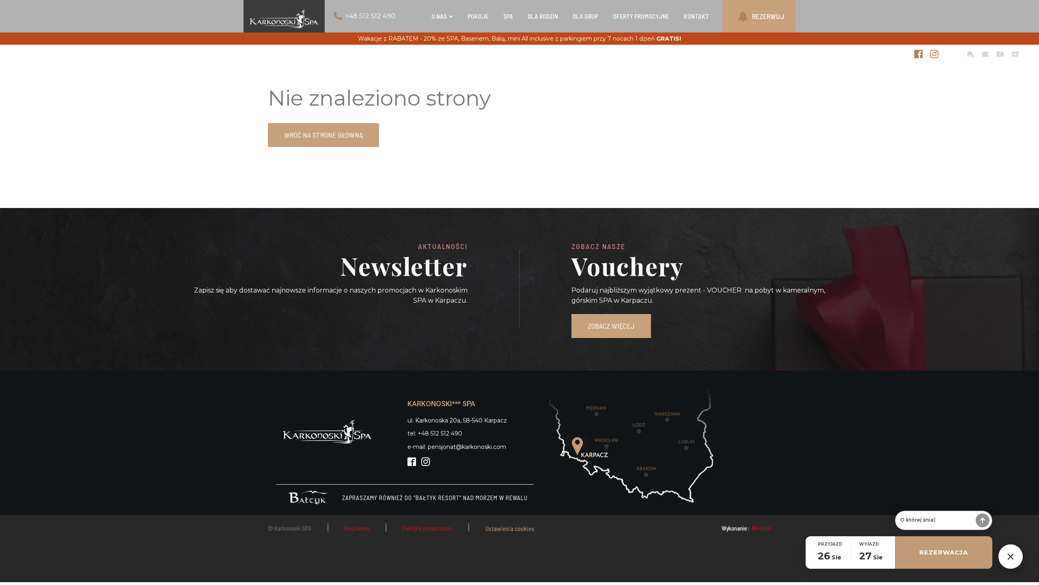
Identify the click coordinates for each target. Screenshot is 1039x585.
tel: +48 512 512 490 (434, 433)
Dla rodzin (543, 16)
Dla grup (585, 16)
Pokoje (478, 16)
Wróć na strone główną (323, 134)
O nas (439, 16)
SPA (508, 16)
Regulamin (357, 528)
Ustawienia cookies (510, 528)
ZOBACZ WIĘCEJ (611, 325)
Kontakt (696, 16)
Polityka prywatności (427, 528)
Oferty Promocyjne (641, 16)
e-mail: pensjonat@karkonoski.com (456, 447)
